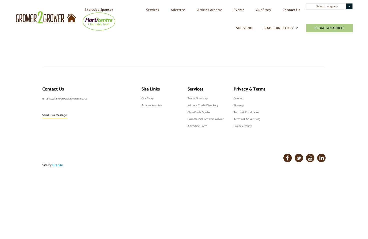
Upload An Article (329, 28)
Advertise (178, 9)
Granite (57, 165)
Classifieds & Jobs (199, 112)
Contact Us (291, 9)
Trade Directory (278, 28)
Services (152, 9)
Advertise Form (197, 126)
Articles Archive (209, 9)
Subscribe (245, 28)
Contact (239, 98)
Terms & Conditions (246, 112)
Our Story (263, 9)
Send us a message (54, 115)
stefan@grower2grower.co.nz (69, 98)
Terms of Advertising (247, 119)
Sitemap (239, 105)
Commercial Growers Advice (206, 119)
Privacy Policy (243, 126)
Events (239, 9)
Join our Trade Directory (203, 105)
